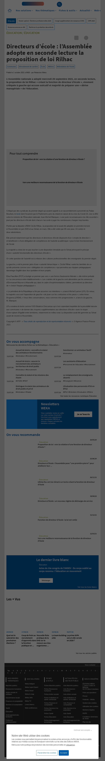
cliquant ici (70, 745)
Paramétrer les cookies (47, 753)
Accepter (63, 753)
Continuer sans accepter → (83, 730)
